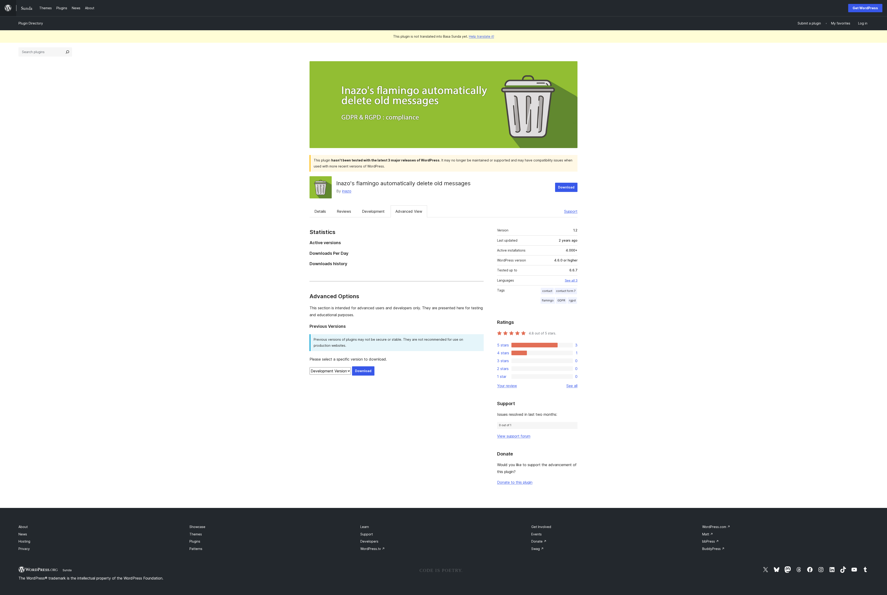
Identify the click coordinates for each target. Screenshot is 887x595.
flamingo (548, 300)
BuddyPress (713, 549)
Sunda (67, 570)
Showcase (197, 527)
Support (570, 211)
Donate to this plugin (514, 482)
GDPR (561, 300)
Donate (539, 541)
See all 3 (571, 280)
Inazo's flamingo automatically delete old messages (403, 183)
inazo (346, 191)
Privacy (24, 549)
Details (320, 211)
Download (566, 187)
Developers (369, 541)
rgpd (572, 300)
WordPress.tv (372, 549)
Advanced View (408, 211)
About (23, 527)
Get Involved (541, 527)
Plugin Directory (30, 23)
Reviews (344, 211)
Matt (707, 534)
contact (547, 291)
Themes (195, 534)
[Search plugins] (67, 52)
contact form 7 (566, 291)
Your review (507, 385)
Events (536, 534)
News (22, 534)
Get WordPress (865, 8)
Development (373, 211)
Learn (364, 527)
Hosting (24, 541)
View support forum (513, 436)
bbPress (710, 541)
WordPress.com (716, 527)
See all (571, 385)
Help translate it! (481, 36)
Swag (537, 549)
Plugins (194, 541)
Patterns (195, 549)
